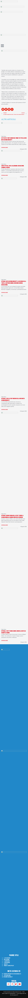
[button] (2, 109)
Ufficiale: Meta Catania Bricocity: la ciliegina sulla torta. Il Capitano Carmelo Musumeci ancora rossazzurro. (13, 283)
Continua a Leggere (4, 147)
